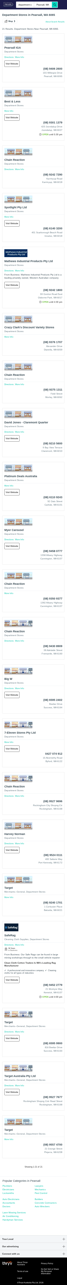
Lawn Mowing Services (14, 1212)
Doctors (6, 1206)
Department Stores (14, 51)
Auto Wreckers (42, 1206)
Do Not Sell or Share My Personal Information (50, 1271)
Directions (9, 57)
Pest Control (41, 1193)
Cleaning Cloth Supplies (16, 939)
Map (10, 21)
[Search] (54, 5)
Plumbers (7, 1186)
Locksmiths (8, 1193)
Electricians (8, 1189)
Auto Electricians (10, 1199)
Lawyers (39, 1186)
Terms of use (22, 1271)
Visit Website (12, 63)
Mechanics (40, 1189)
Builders (39, 1199)
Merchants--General (14, 891)
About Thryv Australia (22, 1263)
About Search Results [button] (55, 22)
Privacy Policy (47, 1263)
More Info (19, 57)
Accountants (8, 1203)
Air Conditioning (10, 1216)
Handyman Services (12, 1219)
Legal (19, 1278)
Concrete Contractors (46, 1203)
